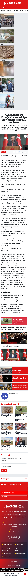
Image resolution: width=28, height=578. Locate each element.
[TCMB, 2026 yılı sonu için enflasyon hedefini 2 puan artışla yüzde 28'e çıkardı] (21, 440)
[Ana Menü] (6, 7)
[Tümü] (26, 478)
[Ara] (4, 7)
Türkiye (3, 10)
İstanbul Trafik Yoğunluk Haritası (6, 549)
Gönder (4, 470)
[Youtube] (16, 537)
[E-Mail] (10, 398)
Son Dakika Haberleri (21, 553)
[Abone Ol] (23, 152)
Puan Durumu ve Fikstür (19, 549)
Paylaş (4, 151)
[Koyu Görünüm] (2, 7)
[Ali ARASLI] (4, 396)
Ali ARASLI (5, 155)
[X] (11, 537)
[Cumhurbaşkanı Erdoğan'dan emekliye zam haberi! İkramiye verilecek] (14, 142)
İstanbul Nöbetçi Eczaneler (7, 545)
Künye (12, 561)
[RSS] (19, 537)
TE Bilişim (17, 565)
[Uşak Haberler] (12, 3)
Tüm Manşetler (7, 553)
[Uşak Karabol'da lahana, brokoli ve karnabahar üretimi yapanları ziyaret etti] (7, 440)
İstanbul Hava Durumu (19, 545)
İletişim (15, 561)
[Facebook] (9, 537)
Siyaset (9, 10)
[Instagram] (14, 537)
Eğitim (21, 10)
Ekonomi (15, 10)
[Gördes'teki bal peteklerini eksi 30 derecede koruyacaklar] (7, 409)
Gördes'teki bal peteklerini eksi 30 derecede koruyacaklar (7, 415)
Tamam (25, 570)
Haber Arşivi (7, 556)
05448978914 (14, 529)
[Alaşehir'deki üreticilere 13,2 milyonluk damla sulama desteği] (21, 426)
